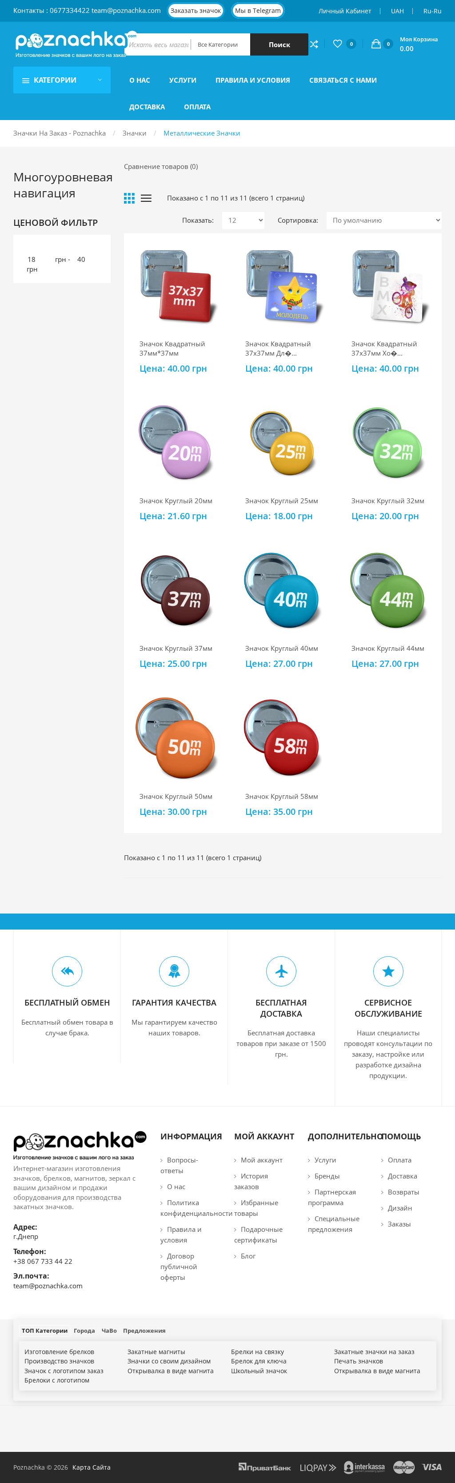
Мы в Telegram (258, 10)
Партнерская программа (332, 1197)
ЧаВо (109, 1331)
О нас (176, 1186)
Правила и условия (181, 1234)
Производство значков (59, 1361)
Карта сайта (91, 1467)
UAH (397, 11)
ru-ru (432, 11)
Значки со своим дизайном (169, 1361)
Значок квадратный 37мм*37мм (172, 348)
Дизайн (400, 1207)
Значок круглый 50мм (176, 796)
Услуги (325, 1159)
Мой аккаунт (262, 1159)
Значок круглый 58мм (281, 796)
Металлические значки (202, 132)
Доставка (402, 1175)
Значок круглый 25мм (281, 500)
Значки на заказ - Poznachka (59, 132)
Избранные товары (256, 1208)
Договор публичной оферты (178, 1266)
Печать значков (358, 1361)
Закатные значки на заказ (374, 1351)
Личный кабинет (345, 11)
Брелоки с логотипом (56, 1380)
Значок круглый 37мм (176, 648)
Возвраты (403, 1191)
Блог (248, 1255)
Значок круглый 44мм (387, 648)
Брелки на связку (257, 1351)
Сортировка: (298, 220)
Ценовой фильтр (55, 222)
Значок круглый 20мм (176, 500)
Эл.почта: (31, 1276)
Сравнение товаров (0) (161, 166)
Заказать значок (196, 10)
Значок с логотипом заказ (64, 1371)
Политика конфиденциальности (190, 1208)
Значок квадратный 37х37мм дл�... (278, 348)
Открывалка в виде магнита (171, 1371)
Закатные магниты (156, 1351)
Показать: (198, 220)
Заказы (399, 1223)
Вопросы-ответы (179, 1165)
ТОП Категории (45, 1331)
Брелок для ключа (259, 1361)
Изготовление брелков (59, 1351)
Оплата (399, 1159)
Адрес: (25, 1227)
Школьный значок (259, 1371)
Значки (135, 132)
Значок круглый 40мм (281, 648)
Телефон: (29, 1251)
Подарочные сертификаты (258, 1234)
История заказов (251, 1181)
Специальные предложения (333, 1224)
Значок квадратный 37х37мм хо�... (384, 348)
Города (84, 1331)
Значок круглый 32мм (387, 500)
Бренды (327, 1175)
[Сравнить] (317, 43)
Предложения (144, 1331)
